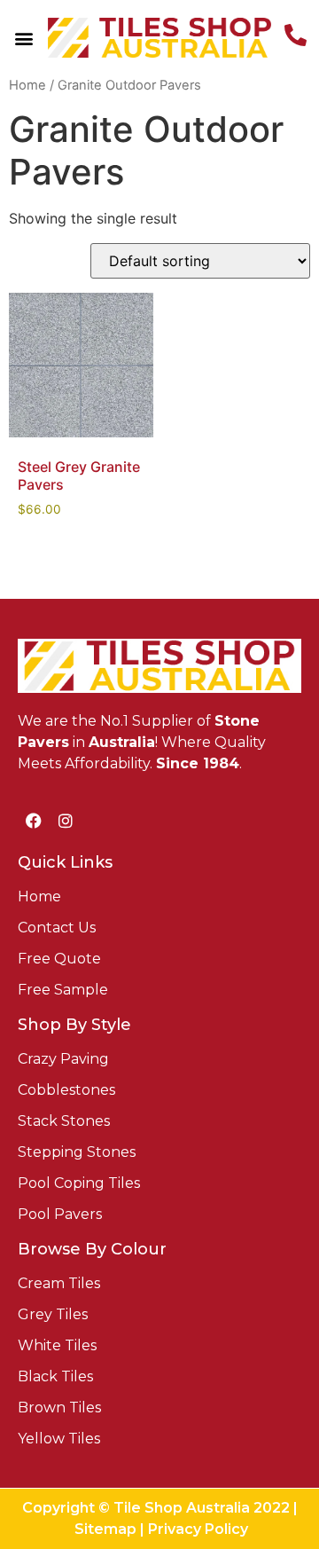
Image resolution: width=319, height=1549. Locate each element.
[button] (24, 37)
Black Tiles (55, 1376)
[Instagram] (66, 821)
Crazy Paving (63, 1058)
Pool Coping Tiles (79, 1183)
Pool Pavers (60, 1214)
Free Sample (63, 989)
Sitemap (105, 1529)
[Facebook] (34, 821)
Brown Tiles (59, 1407)
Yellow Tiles (59, 1438)
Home (27, 85)
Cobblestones (66, 1089)
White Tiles (57, 1345)
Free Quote (59, 958)
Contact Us (57, 927)
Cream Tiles (59, 1283)
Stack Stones (64, 1121)
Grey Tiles (53, 1314)
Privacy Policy (198, 1529)
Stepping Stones (77, 1152)
